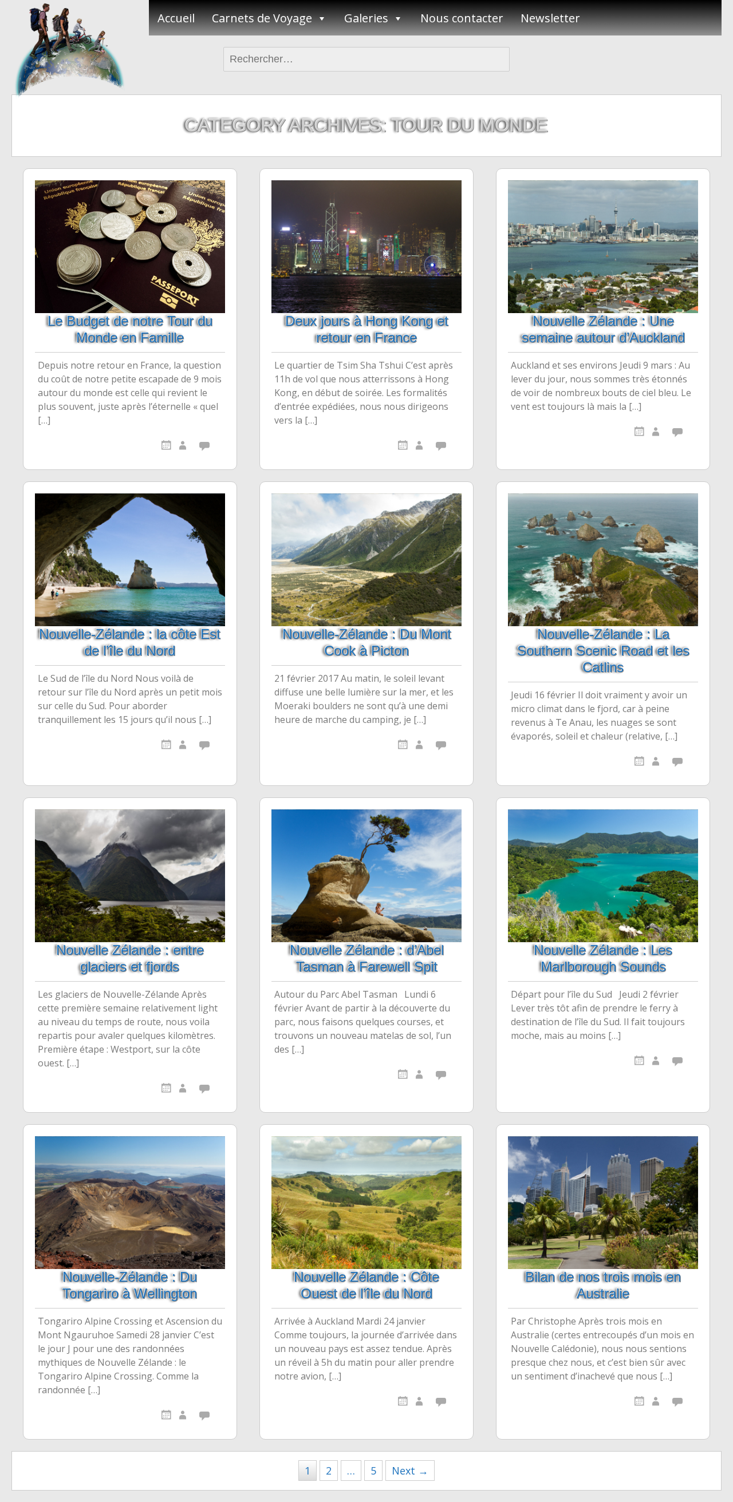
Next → (410, 1470)
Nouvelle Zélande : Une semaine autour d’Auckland (603, 329)
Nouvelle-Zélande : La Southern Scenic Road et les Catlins (603, 650)
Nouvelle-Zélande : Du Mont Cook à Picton (366, 642)
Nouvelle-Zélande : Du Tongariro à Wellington (129, 1285)
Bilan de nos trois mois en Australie (603, 1285)
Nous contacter (461, 18)
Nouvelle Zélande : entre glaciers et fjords (130, 958)
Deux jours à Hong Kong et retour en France (366, 329)
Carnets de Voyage (262, 18)
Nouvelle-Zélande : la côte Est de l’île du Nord (129, 642)
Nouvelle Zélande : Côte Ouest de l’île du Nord (366, 1285)
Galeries (366, 18)
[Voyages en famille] (68, 49)
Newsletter (550, 18)
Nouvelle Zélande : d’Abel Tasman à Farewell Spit (367, 958)
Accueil (176, 18)
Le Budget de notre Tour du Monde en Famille (130, 329)
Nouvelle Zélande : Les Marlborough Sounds (603, 958)
